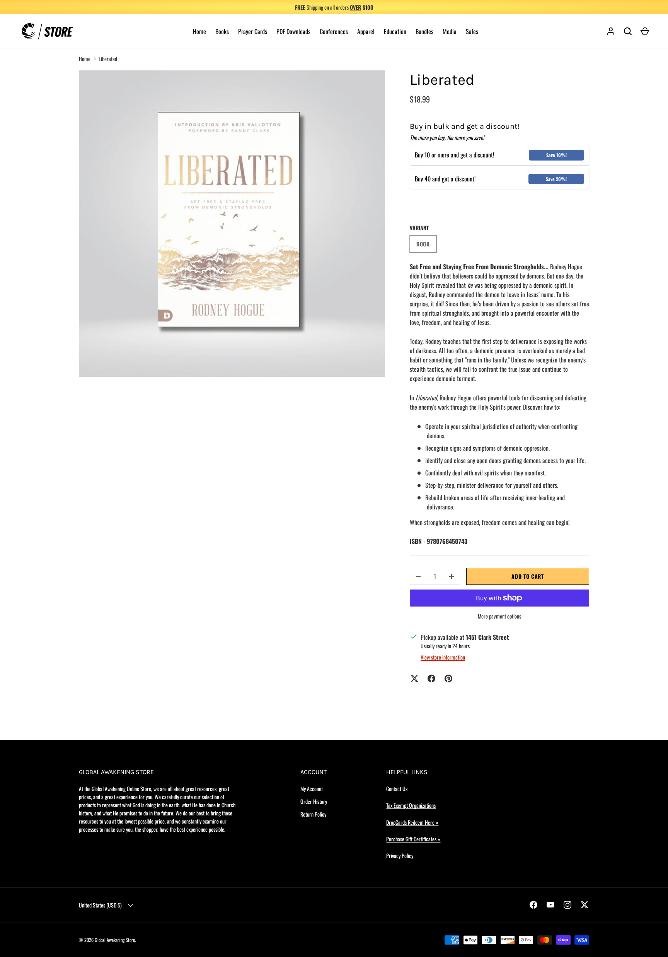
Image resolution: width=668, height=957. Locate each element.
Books (222, 31)
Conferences (334, 31)
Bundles (424, 31)
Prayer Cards (252, 31)
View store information (443, 657)
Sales (472, 31)
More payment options (499, 616)
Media (450, 31)
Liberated (108, 59)
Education (395, 31)
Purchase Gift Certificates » (413, 839)
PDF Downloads (293, 31)
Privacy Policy (399, 855)
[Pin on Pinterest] (448, 678)
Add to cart (527, 576)
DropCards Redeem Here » (412, 822)
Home (199, 31)
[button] (644, 31)
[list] (232, 223)
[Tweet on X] (414, 678)
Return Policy (313, 814)
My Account (311, 788)
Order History (313, 801)
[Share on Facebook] (431, 678)
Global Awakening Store (115, 939)
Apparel (366, 31)
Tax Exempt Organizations (411, 805)
